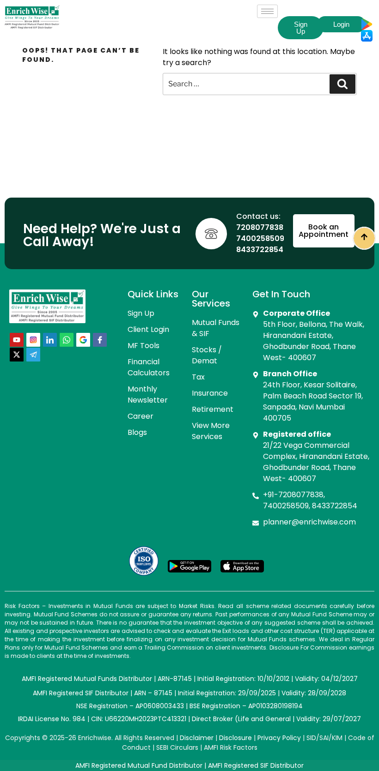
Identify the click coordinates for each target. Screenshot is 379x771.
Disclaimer (197, 737)
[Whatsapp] (66, 340)
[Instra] (33, 340)
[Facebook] (100, 340)
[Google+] (83, 340)
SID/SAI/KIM (324, 737)
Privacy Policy (279, 737)
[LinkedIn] (50, 340)
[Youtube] (17, 340)
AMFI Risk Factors (230, 747)
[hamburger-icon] (267, 11)
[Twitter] (17, 354)
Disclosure (235, 737)
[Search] (342, 84)
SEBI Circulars (177, 747)
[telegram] (33, 354)
